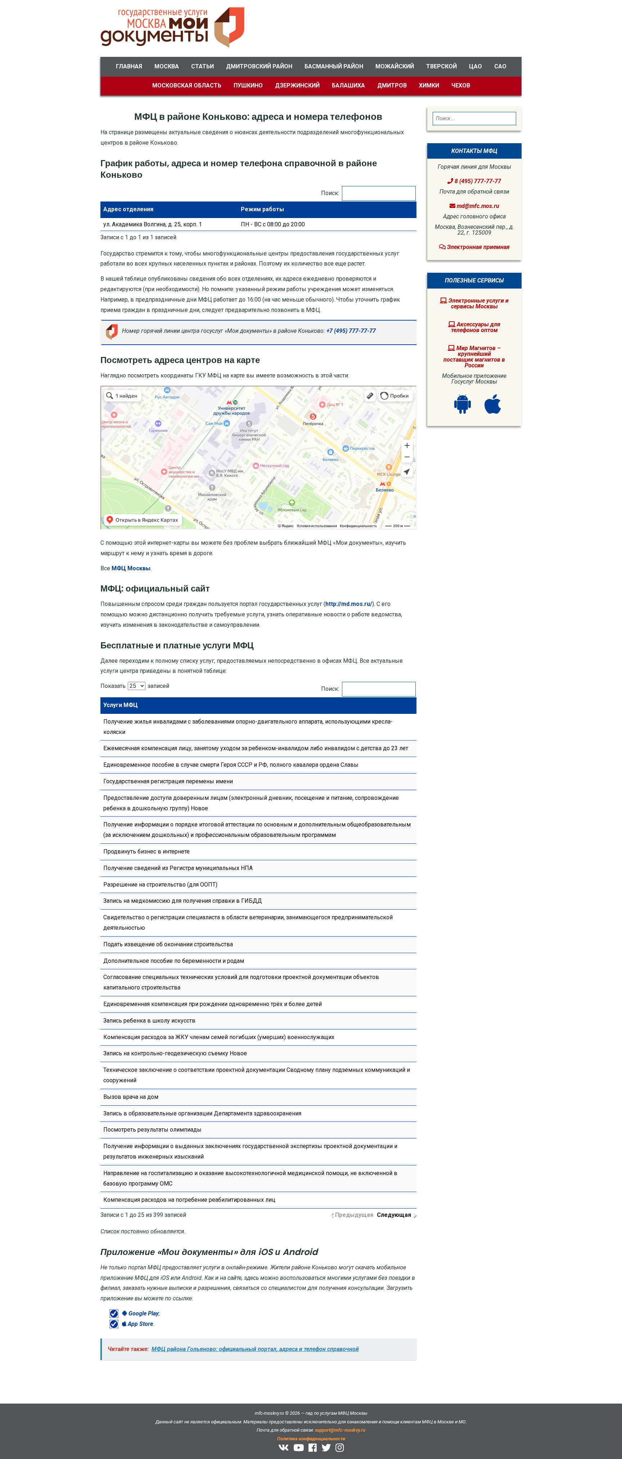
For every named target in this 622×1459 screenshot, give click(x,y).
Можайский (394, 66)
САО (500, 66)
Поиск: (330, 193)
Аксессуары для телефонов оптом (476, 327)
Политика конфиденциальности (311, 1438)
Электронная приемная (478, 247)
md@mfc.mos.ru (478, 206)
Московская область (186, 85)
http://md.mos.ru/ (348, 604)
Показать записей (134, 686)
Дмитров (392, 85)
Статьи (202, 66)
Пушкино (248, 85)
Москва (166, 66)
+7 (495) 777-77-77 (351, 330)
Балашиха (348, 85)
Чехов (460, 85)
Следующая (394, 1214)
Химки (429, 85)
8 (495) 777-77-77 (477, 181)
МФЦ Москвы (131, 568)
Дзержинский (297, 85)
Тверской (441, 66)
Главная (129, 66)
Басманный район (334, 66)
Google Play (143, 1313)
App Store (139, 1323)
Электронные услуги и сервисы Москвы (478, 303)
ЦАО (475, 66)
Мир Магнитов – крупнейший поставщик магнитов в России (474, 356)
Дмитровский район (259, 66)
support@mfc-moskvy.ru (340, 1430)
